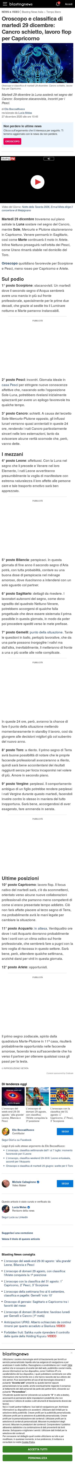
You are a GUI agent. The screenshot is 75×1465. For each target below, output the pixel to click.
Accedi (68, 4)
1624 (69, 1365)
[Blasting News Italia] (21, 4)
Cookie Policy (28, 1441)
